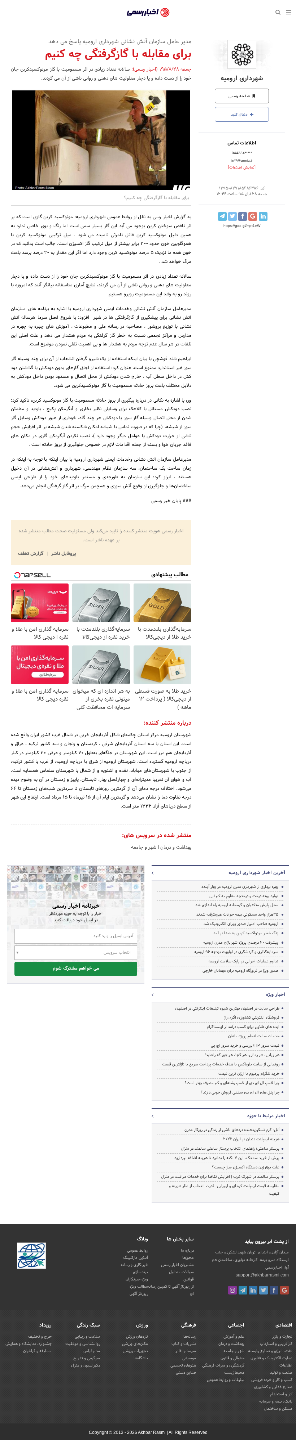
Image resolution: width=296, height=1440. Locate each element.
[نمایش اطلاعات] (242, 167)
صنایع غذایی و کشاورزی (273, 1387)
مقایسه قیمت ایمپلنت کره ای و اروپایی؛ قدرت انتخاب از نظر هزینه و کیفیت (224, 1190)
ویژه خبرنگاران (137, 1279)
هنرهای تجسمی (183, 1365)
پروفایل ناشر (62, 554)
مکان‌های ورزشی (135, 1344)
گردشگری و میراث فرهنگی (223, 1365)
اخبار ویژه (275, 995)
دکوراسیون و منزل (85, 1365)
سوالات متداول (181, 1272)
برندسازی (140, 1272)
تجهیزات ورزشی (135, 1351)
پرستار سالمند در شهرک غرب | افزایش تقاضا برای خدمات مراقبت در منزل (220, 1176)
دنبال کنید (240, 114)
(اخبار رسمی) (145, 69)
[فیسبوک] (274, 1290)
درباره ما (187, 1250)
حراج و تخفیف (40, 1336)
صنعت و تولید (281, 1372)
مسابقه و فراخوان (37, 1351)
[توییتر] (263, 1290)
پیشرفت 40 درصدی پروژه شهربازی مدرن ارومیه (240, 942)
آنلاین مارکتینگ (135, 1258)
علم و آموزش (233, 1336)
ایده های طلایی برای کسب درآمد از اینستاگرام (243, 1027)
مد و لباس (91, 1351)
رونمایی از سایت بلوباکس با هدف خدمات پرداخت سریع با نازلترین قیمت (220, 1064)
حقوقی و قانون (232, 1358)
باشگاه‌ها (141, 1358)
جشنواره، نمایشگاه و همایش (28, 1344)
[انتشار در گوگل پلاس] (252, 216)
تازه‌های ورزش (137, 1336)
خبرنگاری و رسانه (134, 1265)
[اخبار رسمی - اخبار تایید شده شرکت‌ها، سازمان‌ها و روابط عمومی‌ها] (148, 12)
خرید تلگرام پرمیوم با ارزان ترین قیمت (248, 1073)
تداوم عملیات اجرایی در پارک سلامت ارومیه (243, 961)
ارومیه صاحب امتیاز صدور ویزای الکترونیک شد (241, 924)
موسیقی (189, 1358)
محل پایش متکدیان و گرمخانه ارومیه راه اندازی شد (236, 905)
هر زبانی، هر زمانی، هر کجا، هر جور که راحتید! (242, 1055)
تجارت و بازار (282, 1336)
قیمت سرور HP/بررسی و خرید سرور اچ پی (245, 1045)
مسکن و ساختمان (278, 1408)
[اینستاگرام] (232, 1290)
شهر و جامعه (143, 847)
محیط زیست (234, 1372)
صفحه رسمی (239, 96)
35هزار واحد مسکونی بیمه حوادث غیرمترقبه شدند (237, 914)
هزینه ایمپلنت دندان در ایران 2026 (251, 1139)
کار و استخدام (281, 1394)
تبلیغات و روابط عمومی (225, 1380)
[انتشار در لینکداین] (263, 216)
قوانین (188, 1279)
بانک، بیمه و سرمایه (275, 1401)
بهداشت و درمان (175, 847)
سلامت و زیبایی (87, 1336)
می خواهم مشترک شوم (76, 968)
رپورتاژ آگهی (139, 1294)
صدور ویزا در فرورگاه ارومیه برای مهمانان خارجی (240, 970)
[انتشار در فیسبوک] (242, 216)
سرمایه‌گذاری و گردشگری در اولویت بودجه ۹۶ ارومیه (236, 952)
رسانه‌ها (189, 1336)
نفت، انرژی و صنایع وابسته (270, 1351)
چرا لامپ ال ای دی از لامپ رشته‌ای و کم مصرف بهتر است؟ (231, 1083)
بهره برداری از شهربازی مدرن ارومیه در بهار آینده (239, 887)
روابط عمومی (137, 1250)
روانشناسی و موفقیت (82, 1344)
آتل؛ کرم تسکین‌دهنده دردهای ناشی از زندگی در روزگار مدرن (231, 1130)
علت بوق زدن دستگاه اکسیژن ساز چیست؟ (245, 1167)
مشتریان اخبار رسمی (177, 1265)
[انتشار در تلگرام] (222, 216)
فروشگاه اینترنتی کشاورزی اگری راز (251, 1017)
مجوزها (188, 1258)
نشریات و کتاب (183, 1344)
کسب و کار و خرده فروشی (271, 1380)
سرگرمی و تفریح (86, 1358)
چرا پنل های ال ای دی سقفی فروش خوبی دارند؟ (240, 1092)
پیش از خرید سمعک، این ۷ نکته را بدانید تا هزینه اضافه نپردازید (226, 1158)
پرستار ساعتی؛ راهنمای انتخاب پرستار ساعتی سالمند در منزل (230, 1148)
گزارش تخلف (31, 554)
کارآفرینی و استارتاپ (276, 1344)
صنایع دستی (186, 1372)
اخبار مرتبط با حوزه (266, 1116)
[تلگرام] (243, 1290)
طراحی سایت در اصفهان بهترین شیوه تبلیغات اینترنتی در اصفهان (227, 1008)
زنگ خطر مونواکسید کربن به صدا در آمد (245, 933)
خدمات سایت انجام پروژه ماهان (253, 1036)
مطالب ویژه (139, 1286)
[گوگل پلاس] (284, 1290)
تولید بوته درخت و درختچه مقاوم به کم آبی (243, 896)
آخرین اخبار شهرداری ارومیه (256, 873)
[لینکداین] (253, 1290)
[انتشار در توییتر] (232, 216)
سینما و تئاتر (185, 1351)
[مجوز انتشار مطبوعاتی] (31, 1257)
